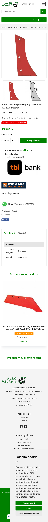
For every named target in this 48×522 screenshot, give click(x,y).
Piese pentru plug (14, 27)
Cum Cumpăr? (24, 439)
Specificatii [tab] (9, 233)
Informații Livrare (24, 442)
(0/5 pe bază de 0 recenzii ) (26, 118)
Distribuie (6, 220)
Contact (24, 421)
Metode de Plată (24, 445)
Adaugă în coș (33, 140)
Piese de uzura (28, 27)
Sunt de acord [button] (29, 503)
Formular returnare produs (24, 448)
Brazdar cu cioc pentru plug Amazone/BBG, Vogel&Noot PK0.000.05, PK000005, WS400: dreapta (24, 329)
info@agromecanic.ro (27, 395)
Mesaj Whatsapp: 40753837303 (21, 204)
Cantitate (5, 140)
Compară (6, 215)
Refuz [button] (28, 508)
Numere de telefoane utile (27, 398)
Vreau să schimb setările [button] (28, 513)
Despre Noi (24, 418)
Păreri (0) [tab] (22, 233)
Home (3, 27)
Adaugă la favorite (10, 211)
